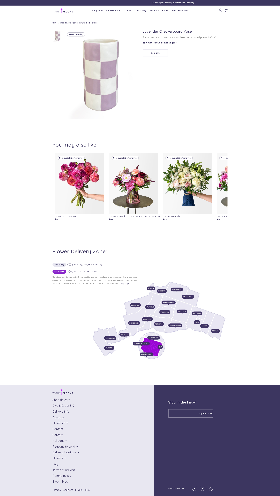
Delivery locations (64, 452)
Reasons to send (63, 446)
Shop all (96, 10)
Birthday (141, 10)
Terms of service (63, 470)
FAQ (55, 464)
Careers (57, 435)
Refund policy (61, 475)
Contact (129, 10)
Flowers (57, 458)
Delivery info (60, 411)
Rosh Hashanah (180, 10)
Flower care (60, 423)
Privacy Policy (82, 489)
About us (58, 417)
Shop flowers (65, 23)
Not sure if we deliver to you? (161, 42)
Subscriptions (113, 10)
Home (55, 23)
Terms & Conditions (62, 489)
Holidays (58, 440)
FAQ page (125, 283)
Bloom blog (60, 481)
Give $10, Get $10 (159, 10)
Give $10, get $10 (63, 405)
